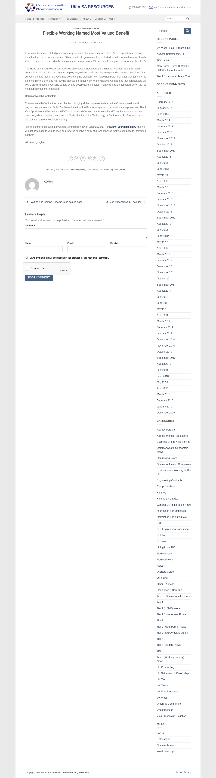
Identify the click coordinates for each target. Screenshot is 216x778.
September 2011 (166, 285)
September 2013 (166, 151)
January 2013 (164, 199)
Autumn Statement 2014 (170, 54)
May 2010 (162, 382)
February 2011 (165, 327)
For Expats (38, 19)
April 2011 (162, 315)
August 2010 (164, 364)
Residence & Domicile (169, 590)
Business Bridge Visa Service (173, 442)
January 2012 (164, 260)
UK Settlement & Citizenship (173, 673)
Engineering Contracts (169, 480)
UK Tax (161, 679)
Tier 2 (160, 620)
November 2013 (166, 138)
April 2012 (162, 248)
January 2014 (164, 132)
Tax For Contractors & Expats (173, 596)
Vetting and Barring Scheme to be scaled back (56, 202)
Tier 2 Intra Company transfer (173, 633)
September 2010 (166, 358)
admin (99, 43)
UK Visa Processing (168, 692)
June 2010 (163, 376)
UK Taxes (162, 686)
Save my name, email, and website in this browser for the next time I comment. (69, 258)
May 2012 (162, 242)
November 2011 (166, 272)
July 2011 (162, 297)
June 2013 (163, 169)
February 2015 (165, 102)
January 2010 (164, 407)
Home (28, 19)
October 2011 (164, 279)
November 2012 (166, 205)
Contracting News (83, 29)
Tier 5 (160, 651)
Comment (30, 225)
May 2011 (162, 309)
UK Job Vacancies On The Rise (124, 202)
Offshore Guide (165, 572)
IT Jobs (161, 535)
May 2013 (162, 175)
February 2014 (165, 126)
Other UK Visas (165, 584)
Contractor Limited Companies (174, 464)
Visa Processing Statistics (171, 716)
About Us (88, 19)
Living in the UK (166, 547)
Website (114, 243)
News (96, 29)
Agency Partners (166, 430)
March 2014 (163, 120)
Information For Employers (171, 511)
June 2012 (163, 236)
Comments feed (166, 745)
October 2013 (164, 145)
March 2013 (163, 187)
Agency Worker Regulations (172, 436)
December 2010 (166, 339)
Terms (179, 772)
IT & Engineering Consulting (173, 529)
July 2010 (162, 370)
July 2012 (162, 230)
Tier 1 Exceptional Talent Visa (173, 76)
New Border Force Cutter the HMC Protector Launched (173, 68)
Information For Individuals (172, 517)
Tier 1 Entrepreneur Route (171, 614)
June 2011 (163, 303)
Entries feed (163, 739)
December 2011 (166, 266)
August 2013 (164, 157)
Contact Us (100, 19)
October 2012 (164, 212)
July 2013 (162, 163)
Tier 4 (160, 639)
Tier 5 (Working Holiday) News (170, 659)
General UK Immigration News (174, 505)
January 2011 (164, 333)
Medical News (165, 560)
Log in (160, 733)
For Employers (73, 19)
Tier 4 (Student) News (169, 645)
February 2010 (165, 400)
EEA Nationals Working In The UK (174, 472)
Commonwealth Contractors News (172, 450)
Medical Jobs (164, 554)
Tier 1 (160, 602)
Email (70, 243)
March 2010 (163, 394)
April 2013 (162, 181)
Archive (113, 19)
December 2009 (166, 413)
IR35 (159, 523)
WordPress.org (165, 751)
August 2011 (164, 291)
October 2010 (164, 352)
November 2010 (166, 346)
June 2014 (163, 114)
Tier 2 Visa (163, 60)
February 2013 (165, 193)
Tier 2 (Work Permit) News (171, 627)
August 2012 (164, 224)
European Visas (166, 486)
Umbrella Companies (169, 704)
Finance (161, 493)
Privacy (187, 772)
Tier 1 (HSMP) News (168, 608)
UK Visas (162, 698)
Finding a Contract (167, 499)
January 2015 (164, 108)
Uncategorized (165, 710)
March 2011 (163, 321)
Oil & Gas (162, 578)
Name (28, 243)
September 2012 (166, 218)
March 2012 (163, 254)
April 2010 (162, 388)
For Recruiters (56, 19)
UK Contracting (165, 667)
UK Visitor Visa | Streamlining (173, 48)
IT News (161, 541)
